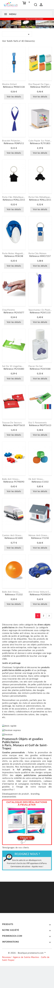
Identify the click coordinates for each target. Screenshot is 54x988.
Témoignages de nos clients (15, 848)
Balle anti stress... (11, 479)
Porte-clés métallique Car (40, 197)
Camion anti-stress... (12, 536)
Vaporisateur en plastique (40, 310)
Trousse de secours (12, 423)
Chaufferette (8, 310)
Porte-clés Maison (38, 254)
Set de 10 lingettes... (12, 366)
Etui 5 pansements (38, 423)
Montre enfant (9, 84)
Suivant (49, 616)
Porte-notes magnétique (14, 254)
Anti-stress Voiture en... (40, 592)
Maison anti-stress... (39, 536)
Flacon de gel (35, 366)
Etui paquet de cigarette (40, 84)
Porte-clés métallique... (13, 197)
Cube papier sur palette (40, 141)
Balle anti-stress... (11, 592)
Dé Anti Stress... (36, 479)
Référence (8, 87)
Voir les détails (14, 97)
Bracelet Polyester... (12, 141)
